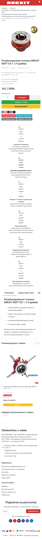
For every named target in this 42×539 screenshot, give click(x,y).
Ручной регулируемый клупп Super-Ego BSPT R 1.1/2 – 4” (20, 387)
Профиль (5, 486)
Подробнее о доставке (24, 119)
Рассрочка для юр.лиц (24, 115)
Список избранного (9, 492)
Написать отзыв (23, 68)
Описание (9, 293)
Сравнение (5, 495)
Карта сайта (6, 478)
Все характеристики (9, 115)
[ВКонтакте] (3, 112)
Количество (6, 93)
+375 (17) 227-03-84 (11, 453)
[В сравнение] (38, 97)
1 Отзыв (12, 68)
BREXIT (15, 81)
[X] (8, 112)
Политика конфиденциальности (13, 466)
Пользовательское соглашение (13, 469)
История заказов (8, 489)
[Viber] (11, 112)
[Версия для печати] (14, 112)
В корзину (22, 97)
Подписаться (33, 511)
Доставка (5, 472)
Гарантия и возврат (9, 475)
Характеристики (26, 293)
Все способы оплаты (9, 119)
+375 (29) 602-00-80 (25, 453)
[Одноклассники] (5, 112)
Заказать (18, 405)
